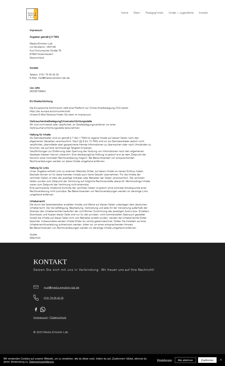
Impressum (40, 317)
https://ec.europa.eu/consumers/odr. (50, 111)
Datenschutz (58, 317)
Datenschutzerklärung (41, 361)
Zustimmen (207, 360)
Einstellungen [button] (164, 360)
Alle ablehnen (185, 360)
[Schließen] (221, 360)
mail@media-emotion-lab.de (54, 77)
